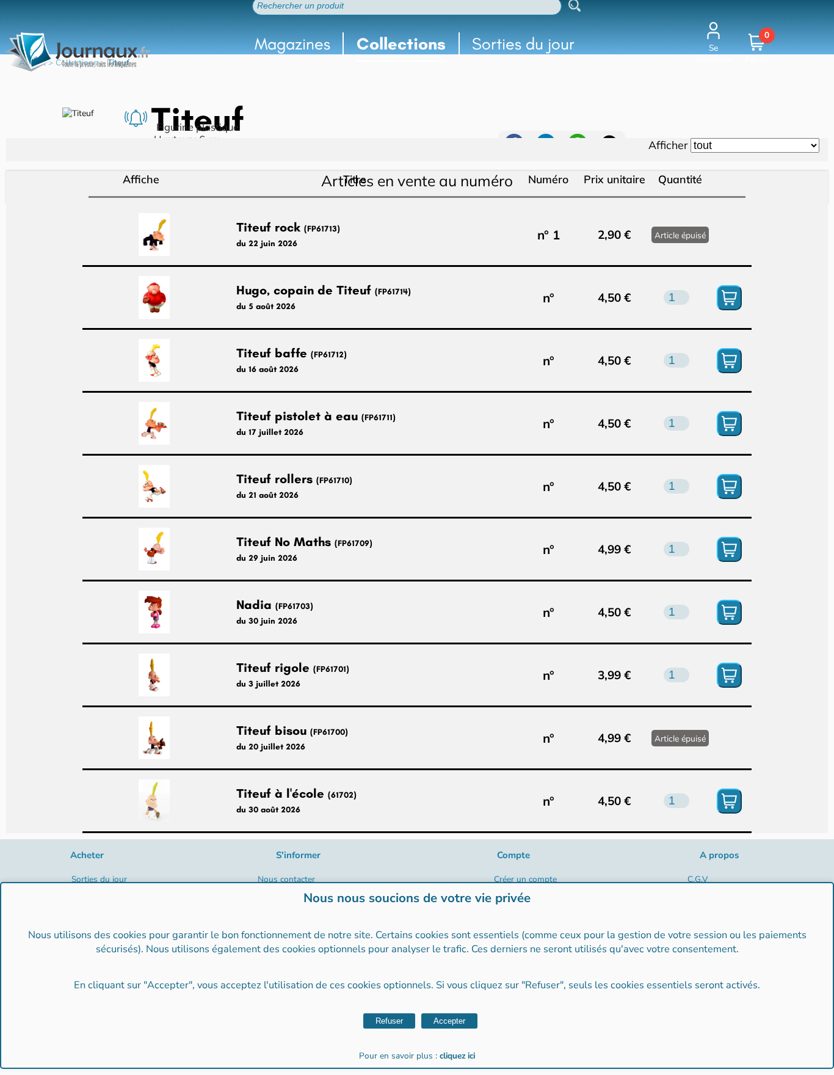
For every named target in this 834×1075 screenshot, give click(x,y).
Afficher (667, 144)
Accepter (449, 1021)
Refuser (389, 1021)
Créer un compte (525, 879)
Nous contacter (286, 879)
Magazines (292, 44)
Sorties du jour (523, 44)
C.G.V (697, 879)
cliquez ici (457, 1056)
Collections (401, 44)
